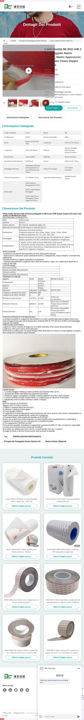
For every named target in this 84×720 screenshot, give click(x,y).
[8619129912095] (16, 690)
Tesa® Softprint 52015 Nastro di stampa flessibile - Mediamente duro (63, 500)
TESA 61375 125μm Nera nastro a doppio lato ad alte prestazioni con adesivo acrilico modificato (63, 601)
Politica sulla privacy (7, 714)
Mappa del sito (19, 713)
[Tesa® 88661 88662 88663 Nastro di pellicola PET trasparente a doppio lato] (62, 531)
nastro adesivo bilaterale (55, 441)
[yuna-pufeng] (27, 690)
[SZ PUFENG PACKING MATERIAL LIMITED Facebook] (5, 690)
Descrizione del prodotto (50, 117)
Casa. (5, 40)
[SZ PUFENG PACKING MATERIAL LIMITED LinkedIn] (10, 690)
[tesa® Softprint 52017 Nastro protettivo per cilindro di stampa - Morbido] (21, 531)
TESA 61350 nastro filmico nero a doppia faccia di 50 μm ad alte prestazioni (21, 601)
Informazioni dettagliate (18, 117)
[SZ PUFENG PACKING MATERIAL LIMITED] (15, 6)
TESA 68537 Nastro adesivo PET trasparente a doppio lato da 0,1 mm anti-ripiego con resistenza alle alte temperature (63, 651)
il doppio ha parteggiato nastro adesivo (33, 41)
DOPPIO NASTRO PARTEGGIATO (27, 437)
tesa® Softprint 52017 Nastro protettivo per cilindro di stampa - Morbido (21, 551)
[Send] (78, 716)
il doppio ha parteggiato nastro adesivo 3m (22, 441)
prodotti (13, 41)
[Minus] (78, 668)
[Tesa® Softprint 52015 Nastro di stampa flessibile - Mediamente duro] (62, 480)
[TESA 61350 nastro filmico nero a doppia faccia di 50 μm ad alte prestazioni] (21, 581)
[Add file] (40, 716)
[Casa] (15, 679)
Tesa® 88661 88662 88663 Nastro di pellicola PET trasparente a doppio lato (62, 551)
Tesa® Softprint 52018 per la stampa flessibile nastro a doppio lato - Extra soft (21, 500)
